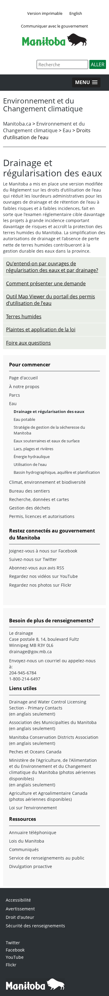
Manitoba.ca (17, 123)
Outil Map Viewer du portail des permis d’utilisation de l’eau (50, 299)
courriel (53, 660)
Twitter (13, 942)
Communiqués (24, 849)
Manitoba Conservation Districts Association (53, 737)
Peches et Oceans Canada (35, 752)
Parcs (14, 395)
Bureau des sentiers (29, 491)
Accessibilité (18, 900)
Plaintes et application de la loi (40, 329)
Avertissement (20, 909)
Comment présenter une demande (46, 283)
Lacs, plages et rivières (33, 448)
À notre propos (24, 386)
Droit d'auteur (20, 917)
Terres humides (23, 316)
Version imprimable (44, 13)
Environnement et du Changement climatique (44, 127)
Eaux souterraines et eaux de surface (47, 441)
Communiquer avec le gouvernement (54, 26)
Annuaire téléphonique (32, 832)
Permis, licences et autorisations (41, 516)
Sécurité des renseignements (35, 926)
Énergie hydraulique (32, 456)
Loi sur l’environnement (33, 808)
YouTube (15, 957)
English (75, 13)
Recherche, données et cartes (39, 499)
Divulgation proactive (30, 866)
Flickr (11, 965)
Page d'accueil (23, 378)
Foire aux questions (28, 342)
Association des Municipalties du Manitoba (53, 722)
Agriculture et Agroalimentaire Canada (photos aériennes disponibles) (48, 796)
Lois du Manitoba (26, 841)
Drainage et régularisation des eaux (49, 411)
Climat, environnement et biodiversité (47, 482)
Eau (67, 130)
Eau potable (24, 419)
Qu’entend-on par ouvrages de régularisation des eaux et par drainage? (52, 267)
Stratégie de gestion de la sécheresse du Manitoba (49, 429)
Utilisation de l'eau (30, 464)
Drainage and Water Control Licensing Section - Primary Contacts (47, 705)
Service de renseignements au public (46, 858)
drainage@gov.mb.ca (30, 651)
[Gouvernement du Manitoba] (54, 44)
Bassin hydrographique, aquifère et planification (57, 472)
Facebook (15, 950)
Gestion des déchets (29, 508)
